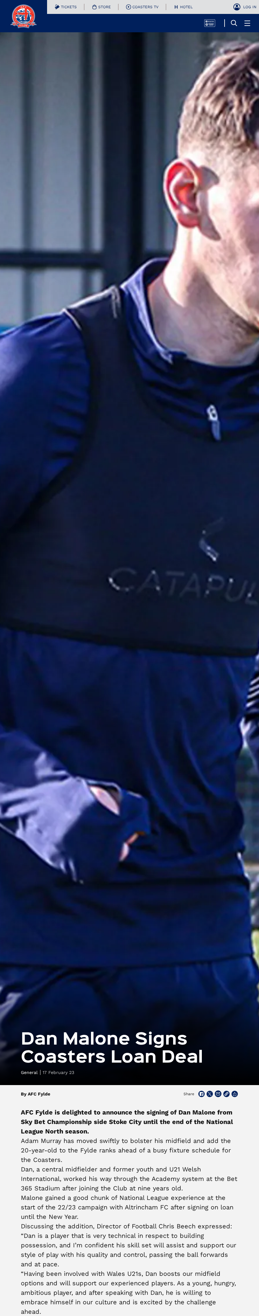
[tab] (65, 7)
